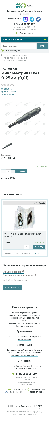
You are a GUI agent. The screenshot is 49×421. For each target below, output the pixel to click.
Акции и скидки (24, 339)
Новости (11, 366)
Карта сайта (31, 369)
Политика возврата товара (19, 353)
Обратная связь (37, 392)
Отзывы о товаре (13, 272)
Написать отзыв (12, 287)
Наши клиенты (19, 369)
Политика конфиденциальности (24, 355)
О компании (24, 14)
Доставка (29, 11)
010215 (42, 203)
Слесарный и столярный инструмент (24, 323)
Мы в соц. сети (16, 392)
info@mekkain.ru (14, 18)
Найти (42, 46)
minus (3, 171)
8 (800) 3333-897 (24, 23)
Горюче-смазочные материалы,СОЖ (24, 318)
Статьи (19, 366)
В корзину (21, 171)
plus (13, 171)
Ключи (24, 321)
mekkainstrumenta (38, 389)
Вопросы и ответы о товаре (19, 275)
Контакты (38, 11)
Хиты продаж (13, 337)
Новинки (24, 337)
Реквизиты (36, 353)
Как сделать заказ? (15, 11)
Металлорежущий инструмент (24, 313)
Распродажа (35, 337)
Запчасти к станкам (24, 326)
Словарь (26, 366)
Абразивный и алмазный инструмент (24, 315)
